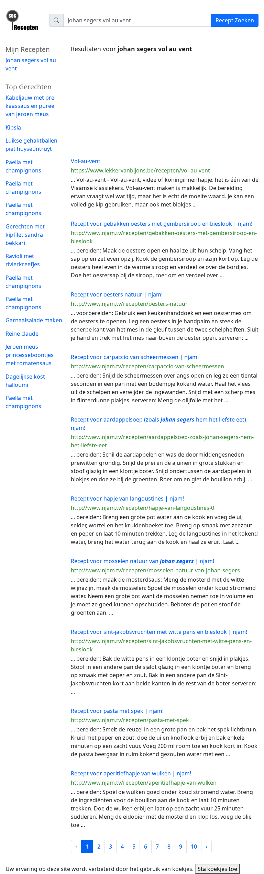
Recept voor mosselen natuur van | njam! (142, 561)
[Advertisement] (164, 103)
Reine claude (22, 333)
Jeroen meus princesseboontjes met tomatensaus (30, 355)
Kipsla (13, 127)
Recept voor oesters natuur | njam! (117, 294)
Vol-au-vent (85, 161)
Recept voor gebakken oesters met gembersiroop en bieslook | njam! (161, 223)
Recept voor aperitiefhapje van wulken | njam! (131, 773)
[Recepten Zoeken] (23, 22)
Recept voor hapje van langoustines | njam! (127, 498)
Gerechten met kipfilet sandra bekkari (25, 235)
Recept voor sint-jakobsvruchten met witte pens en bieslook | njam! (159, 632)
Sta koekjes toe (217, 869)
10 (194, 846)
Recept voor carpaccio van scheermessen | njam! (135, 357)
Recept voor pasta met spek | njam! (117, 711)
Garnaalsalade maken (34, 320)
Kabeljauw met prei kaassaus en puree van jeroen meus (31, 106)
